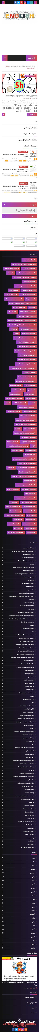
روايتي (34, 988)
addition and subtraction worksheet (23, 264)
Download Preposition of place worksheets (21, 320)
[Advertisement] (19, 41)
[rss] (25, 1029)
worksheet (17, 528)
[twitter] (18, 2)
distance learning (18, 307)
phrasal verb (30, 450)
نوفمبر (18, 861)
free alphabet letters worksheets (24, 338)
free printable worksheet (26, 355)
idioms (32, 403)
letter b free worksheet (27, 416)
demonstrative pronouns (13, 299)
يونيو (18, 880)
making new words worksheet (25, 424)
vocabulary (17, 519)
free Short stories (29, 372)
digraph (31, 307)
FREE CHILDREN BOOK (26, 342)
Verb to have (30, 519)
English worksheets (28, 333)
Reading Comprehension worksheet (23, 476)
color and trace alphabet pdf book (23, 277)
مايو (18, 899)
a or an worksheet (28, 260)
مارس (18, 888)
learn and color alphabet (26, 407)
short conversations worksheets (24, 498)
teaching (13, 502)
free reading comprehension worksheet (22, 368)
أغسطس (18, 873)
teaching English (29, 506)
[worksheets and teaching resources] (19, 15)
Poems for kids (29, 454)
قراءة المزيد (32, 114)
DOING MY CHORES (27, 312)
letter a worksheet (13, 411)
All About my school (11, 268)
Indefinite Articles (19, 403)
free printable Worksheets (26, 359)
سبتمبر (18, 869)
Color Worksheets (28, 281)
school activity (29, 493)
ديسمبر (18, 944)
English (13, 329)
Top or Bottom (14, 511)
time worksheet (29, 511)
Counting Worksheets (27, 294)
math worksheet (29, 429)
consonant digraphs (28, 290)
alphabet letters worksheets (25, 273)
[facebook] (15, 2)
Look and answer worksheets (25, 420)
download (12, 312)
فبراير (18, 892)
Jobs (7, 403)
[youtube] (21, 2)
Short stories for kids (27, 502)
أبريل (18, 884)
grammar (31, 390)
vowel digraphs (13, 524)
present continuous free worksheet (23, 459)
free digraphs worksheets (26, 346)
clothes (10, 273)
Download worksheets (27, 329)
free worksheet (29, 385)
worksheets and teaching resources (19, 1025)
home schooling (15, 394)
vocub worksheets (28, 524)
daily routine (30, 299)
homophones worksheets (13, 398)
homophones (30, 398)
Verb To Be (30, 515)
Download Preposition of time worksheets (21, 325)
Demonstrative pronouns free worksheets (21, 303)
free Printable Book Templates (24, 351)
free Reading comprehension (25, 364)
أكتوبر (18, 865)
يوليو (18, 877)
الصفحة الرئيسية (29, 997)
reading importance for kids (25, 485)
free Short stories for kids (26, 377)
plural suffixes (16, 450)
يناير (18, 858)
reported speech (12, 489)
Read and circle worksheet (26, 467)
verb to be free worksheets (14, 515)
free (16, 333)
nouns (17, 429)
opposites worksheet (28, 441)
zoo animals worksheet (15, 532)
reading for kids (29, 480)
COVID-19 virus (10, 294)
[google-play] (31, 2)
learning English (29, 411)
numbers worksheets (28, 437)
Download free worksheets (26, 316)
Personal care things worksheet (17, 446)
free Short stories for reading (25, 381)
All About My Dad (28, 268)
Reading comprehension (26, 472)
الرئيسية (30, 58)
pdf (33, 446)
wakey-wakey (30, 528)
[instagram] (25, 2)
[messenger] (28, 2)
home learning (29, 394)
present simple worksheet (26, 463)
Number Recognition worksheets (24, 433)
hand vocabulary (17, 390)
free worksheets (15, 385)
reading (10, 467)
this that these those (12, 506)
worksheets (30, 532)
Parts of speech (11, 441)
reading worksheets (28, 489)
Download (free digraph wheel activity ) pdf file (21, 95)
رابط (32, 1008)
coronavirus (13, 290)
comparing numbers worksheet (24, 286)
